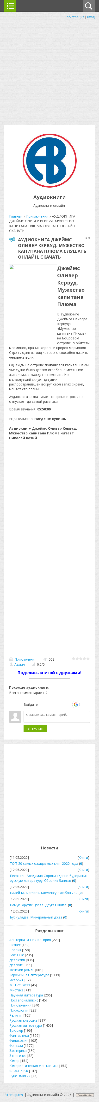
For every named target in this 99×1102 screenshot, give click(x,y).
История (16, 980)
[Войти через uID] (43, 704)
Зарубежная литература (29, 975)
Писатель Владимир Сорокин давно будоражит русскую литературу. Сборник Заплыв (49, 878)
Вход (91, 17)
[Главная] (50, 186)
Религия (16, 1015)
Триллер (16, 1030)
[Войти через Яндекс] (67, 704)
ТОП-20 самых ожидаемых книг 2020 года (44, 863)
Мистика (16, 990)
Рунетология (20, 1075)
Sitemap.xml (14, 1094)
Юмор (14, 1060)
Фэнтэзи (16, 1045)
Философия (18, 1040)
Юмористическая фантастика (33, 1065)
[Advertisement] (49, 71)
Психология (19, 1010)
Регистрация (74, 17)
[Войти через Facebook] (59, 704)
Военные (16, 955)
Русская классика (23, 1020)
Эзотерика (18, 1050)
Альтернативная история (30, 939)
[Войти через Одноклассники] (84, 704)
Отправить (35, 729)
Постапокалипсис (23, 1000)
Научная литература (26, 995)
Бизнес (15, 944)
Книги (83, 857)
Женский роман (21, 970)
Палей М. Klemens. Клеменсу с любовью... (44, 892)
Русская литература (25, 1025)
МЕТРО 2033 (19, 985)
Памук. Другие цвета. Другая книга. (38, 905)
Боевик (15, 950)
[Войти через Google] (76, 704)
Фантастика (19, 1035)
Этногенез (17, 1055)
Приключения (25, 659)
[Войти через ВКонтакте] (51, 704)
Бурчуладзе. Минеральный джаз (36, 917)
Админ (19, 664)
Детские (16, 965)
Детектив (17, 960)
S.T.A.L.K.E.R (18, 1070)
